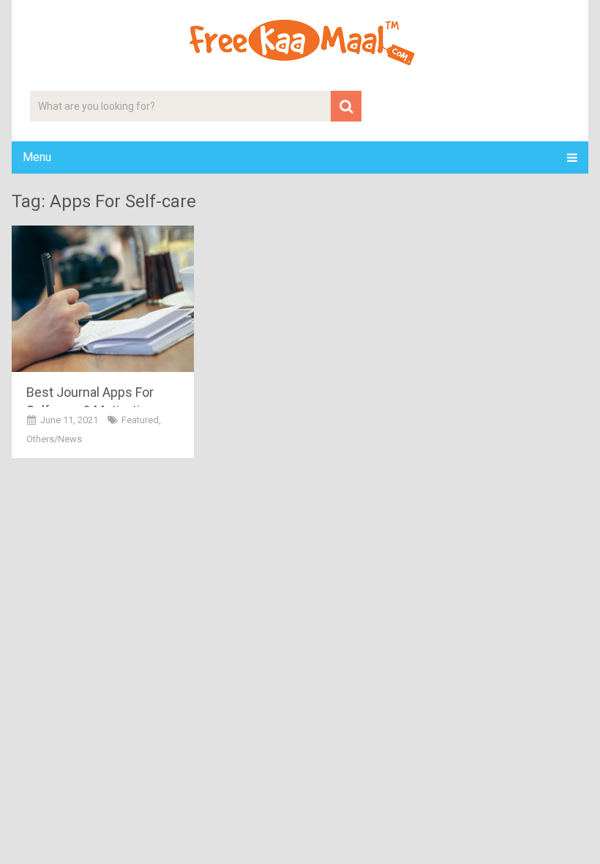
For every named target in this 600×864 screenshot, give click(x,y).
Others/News (54, 438)
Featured (140, 419)
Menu (37, 157)
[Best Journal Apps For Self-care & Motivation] (103, 299)
